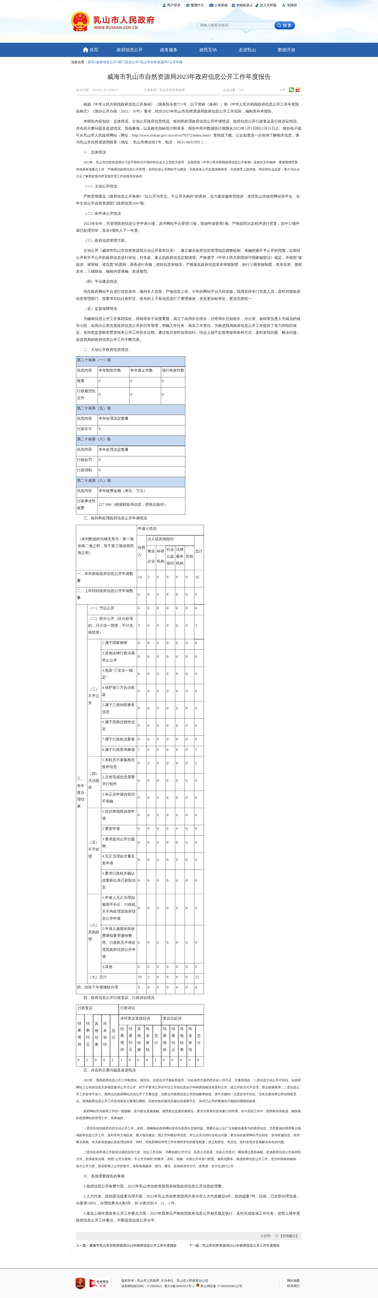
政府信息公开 (130, 49)
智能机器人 (244, 5)
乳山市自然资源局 (153, 62)
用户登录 (174, 5)
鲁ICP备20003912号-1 (179, 1286)
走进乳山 (247, 49)
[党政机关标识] (80, 1283)
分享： (284, 89)
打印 (267, 1236)
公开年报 (176, 62)
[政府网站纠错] (99, 1290)
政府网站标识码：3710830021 (141, 1286)
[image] (284, 25)
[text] (237, 25)
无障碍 (292, 5)
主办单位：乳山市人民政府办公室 (184, 1280)
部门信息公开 (128, 62)
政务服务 (169, 49)
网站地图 (293, 1280)
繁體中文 (197, 5)
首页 (94, 49)
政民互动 (208, 49)
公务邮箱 (221, 5)
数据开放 (286, 49)
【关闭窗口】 (289, 1236)
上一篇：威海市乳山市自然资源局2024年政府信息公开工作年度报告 (126, 1245)
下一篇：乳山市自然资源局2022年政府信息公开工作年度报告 (234, 1245)
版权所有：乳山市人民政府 (140, 1280)
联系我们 (293, 1286)
